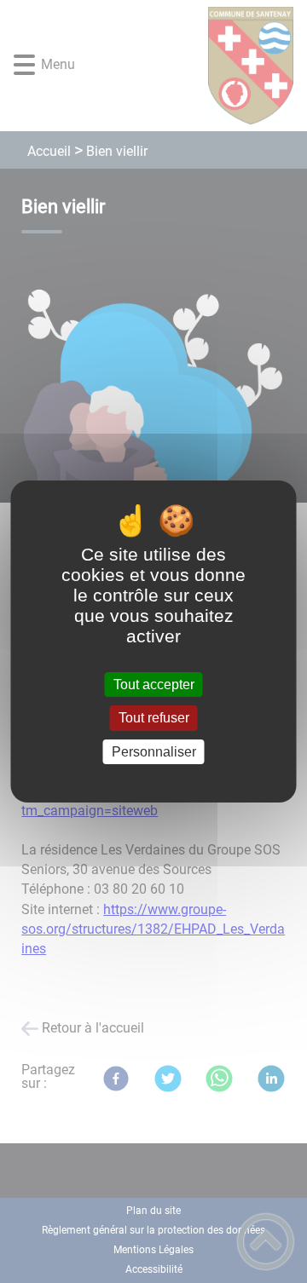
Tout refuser (154, 718)
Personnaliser (154, 752)
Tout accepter (153, 684)
